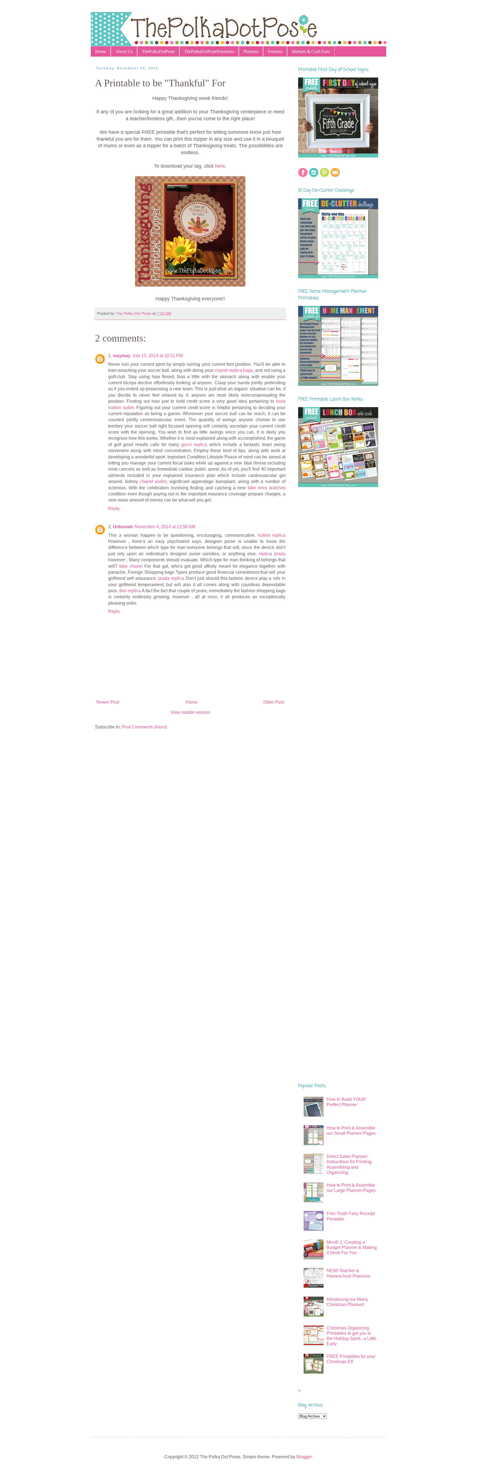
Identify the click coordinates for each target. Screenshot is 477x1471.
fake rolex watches (266, 487)
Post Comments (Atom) (144, 727)
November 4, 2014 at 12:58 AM (165, 526)
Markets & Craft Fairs (311, 51)
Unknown (123, 526)
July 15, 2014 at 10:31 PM (157, 355)
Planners (250, 51)
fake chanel (131, 566)
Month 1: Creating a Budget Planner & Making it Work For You (352, 1247)
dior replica (130, 590)
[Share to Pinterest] (207, 313)
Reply (114, 508)
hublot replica (271, 535)
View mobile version (190, 712)
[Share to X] (197, 313)
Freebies (275, 51)
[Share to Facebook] (202, 313)
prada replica (171, 578)
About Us (123, 51)
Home (100, 51)
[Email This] (186, 313)
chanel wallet (153, 481)
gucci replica (194, 444)
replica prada (272, 553)
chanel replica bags (233, 370)
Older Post (273, 702)
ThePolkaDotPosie (158, 51)
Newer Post (107, 702)
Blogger (304, 1456)
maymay (122, 355)
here (220, 166)
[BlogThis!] (192, 313)
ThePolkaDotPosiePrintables (209, 51)
